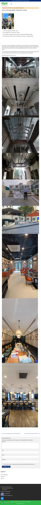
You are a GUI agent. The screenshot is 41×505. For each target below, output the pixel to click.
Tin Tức (20, 501)
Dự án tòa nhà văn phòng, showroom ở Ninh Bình (11, 433)
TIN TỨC (2, 478)
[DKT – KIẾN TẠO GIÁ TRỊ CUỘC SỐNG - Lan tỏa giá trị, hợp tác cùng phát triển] (5, 4)
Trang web (4, 459)
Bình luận (4, 441)
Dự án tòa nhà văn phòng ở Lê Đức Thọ (31, 433)
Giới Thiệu (16, 501)
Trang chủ (12, 501)
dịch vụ (23, 501)
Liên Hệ (29, 501)
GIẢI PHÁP (3, 476)
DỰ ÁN (26, 501)
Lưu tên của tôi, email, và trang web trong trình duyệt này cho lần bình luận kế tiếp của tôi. (19, 464)
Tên (3, 450)
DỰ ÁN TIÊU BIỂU (4, 474)
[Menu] (11, 3)
